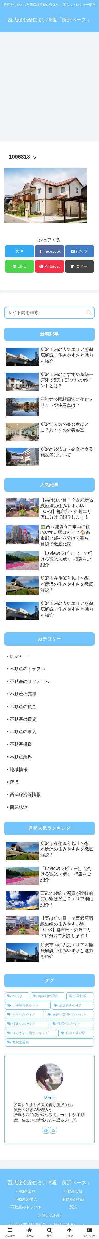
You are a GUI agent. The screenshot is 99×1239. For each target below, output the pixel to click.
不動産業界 (25, 1191)
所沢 (73, 1207)
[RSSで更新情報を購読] (53, 1130)
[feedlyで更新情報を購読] (45, 1130)
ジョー (49, 1097)
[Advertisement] (49, 88)
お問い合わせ (49, 1215)
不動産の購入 (25, 1199)
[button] (79, 266)
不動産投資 (73, 1191)
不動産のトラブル (25, 1207)
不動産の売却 (73, 1199)
